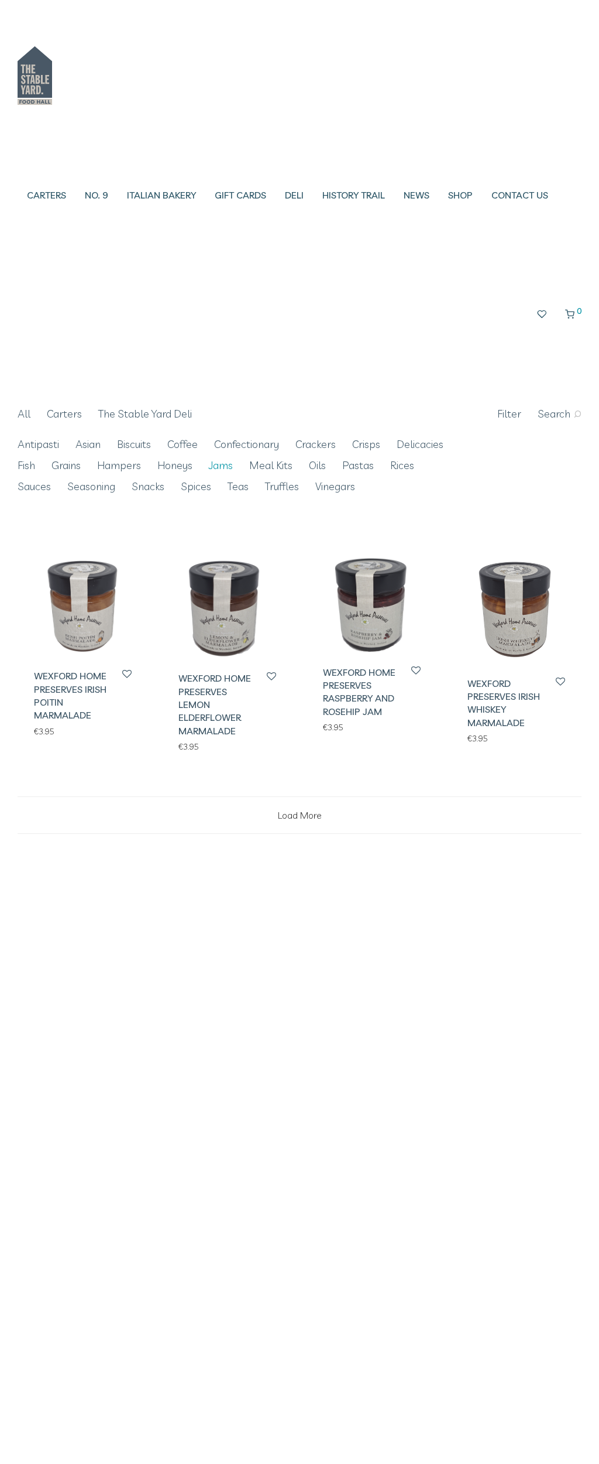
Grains (66, 465)
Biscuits (134, 444)
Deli (294, 195)
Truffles (282, 486)
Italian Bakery (161, 195)
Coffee (182, 444)
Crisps (366, 444)
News (416, 195)
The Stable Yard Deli (145, 413)
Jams (221, 465)
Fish (26, 465)
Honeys (174, 465)
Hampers (119, 465)
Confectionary (246, 444)
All (24, 413)
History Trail (353, 195)
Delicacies (420, 444)
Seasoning (91, 486)
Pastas (358, 465)
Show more (49, 731)
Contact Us (519, 195)
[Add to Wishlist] (126, 674)
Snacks (148, 486)
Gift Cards (240, 195)
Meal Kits (270, 465)
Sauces (34, 486)
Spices (196, 486)
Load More (300, 815)
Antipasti (38, 444)
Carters (46, 195)
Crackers (315, 444)
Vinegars (335, 486)
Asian (88, 444)
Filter (509, 413)
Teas (238, 486)
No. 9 (96, 195)
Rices (402, 465)
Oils (317, 465)
